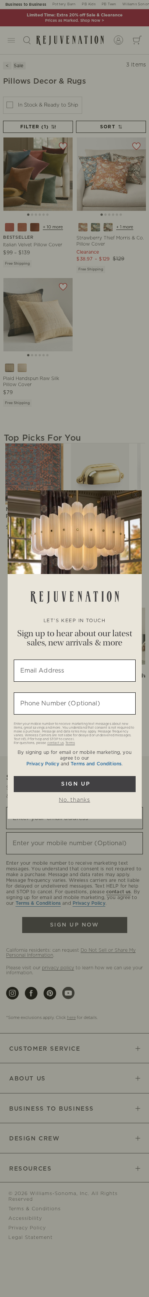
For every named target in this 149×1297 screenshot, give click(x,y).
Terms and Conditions (96, 764)
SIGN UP (75, 784)
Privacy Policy (42, 764)
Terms (70, 743)
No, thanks (74, 800)
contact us (55, 743)
